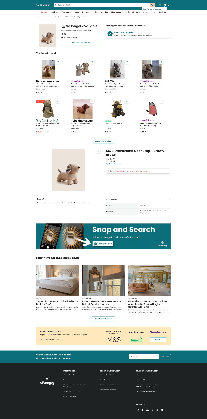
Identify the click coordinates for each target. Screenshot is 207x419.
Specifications (111, 199)
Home (38, 17)
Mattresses (116, 12)
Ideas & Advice (160, 12)
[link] (48, 69)
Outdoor (146, 12)
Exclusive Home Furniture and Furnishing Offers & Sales (147, 386)
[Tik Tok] (157, 411)
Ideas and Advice (142, 380)
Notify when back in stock (81, 43)
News (65, 380)
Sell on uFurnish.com (107, 375)
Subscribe (165, 357)
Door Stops (58, 17)
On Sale (44, 12)
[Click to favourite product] (58, 62)
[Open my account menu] (169, 4)
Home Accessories (90, 12)
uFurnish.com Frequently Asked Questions (74, 386)
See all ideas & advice (103, 319)
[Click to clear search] (148, 5)
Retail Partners (105, 380)
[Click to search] (152, 5)
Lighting (104, 12)
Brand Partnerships (107, 385)
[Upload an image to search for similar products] (164, 5)
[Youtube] (147, 411)
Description (41, 199)
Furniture (54, 12)
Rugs (77, 12)
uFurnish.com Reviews (108, 390)
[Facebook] (142, 411)
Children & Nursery (132, 12)
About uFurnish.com (70, 375)
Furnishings (66, 12)
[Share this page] (160, 4)
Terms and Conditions (71, 391)
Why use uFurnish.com (144, 375)
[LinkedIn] (162, 411)
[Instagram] (137, 411)
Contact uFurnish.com (71, 396)
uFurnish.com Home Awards (146, 391)
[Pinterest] (152, 411)
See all (158, 340)
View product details (70, 38)
